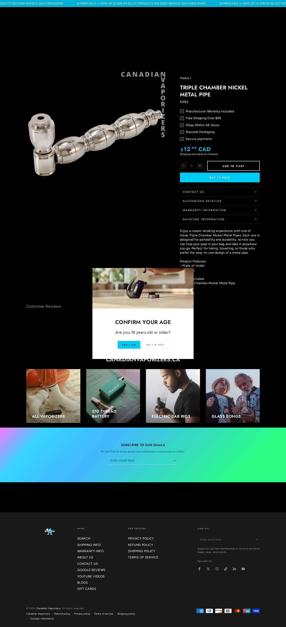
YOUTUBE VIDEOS (91, 576)
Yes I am (129, 345)
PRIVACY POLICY (141, 538)
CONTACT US (87, 564)
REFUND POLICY (140, 545)
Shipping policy (126, 613)
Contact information (42, 618)
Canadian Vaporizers (49, 608)
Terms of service (103, 613)
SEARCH (83, 538)
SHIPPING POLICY (141, 551)
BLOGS (82, 582)
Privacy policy (82, 613)
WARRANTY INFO (90, 551)
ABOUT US (85, 557)
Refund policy (62, 613)
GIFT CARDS (86, 589)
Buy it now (220, 177)
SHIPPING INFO (89, 545)
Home (184, 78)
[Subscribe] (175, 460)
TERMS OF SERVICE (143, 557)
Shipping (185, 154)
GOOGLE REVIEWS (91, 570)
